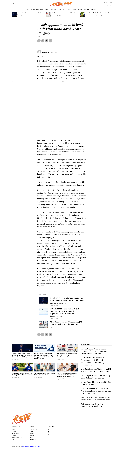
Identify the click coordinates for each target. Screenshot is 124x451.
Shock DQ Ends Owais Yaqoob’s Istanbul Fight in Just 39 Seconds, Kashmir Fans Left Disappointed (30, 13)
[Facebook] (39, 40)
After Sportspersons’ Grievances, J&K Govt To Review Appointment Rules (63, 13)
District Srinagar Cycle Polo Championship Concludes (92, 405)
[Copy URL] (50, 40)
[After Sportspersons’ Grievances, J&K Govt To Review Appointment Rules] (48, 14)
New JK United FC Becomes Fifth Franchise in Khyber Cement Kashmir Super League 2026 (67, 374)
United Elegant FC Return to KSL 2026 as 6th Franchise (44, 374)
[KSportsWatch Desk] (39, 52)
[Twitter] (48, 434)
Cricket (39, 36)
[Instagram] (48, 432)
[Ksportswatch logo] (62, 4)
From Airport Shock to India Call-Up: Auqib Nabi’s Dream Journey (98, 13)
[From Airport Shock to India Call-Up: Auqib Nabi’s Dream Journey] (82, 14)
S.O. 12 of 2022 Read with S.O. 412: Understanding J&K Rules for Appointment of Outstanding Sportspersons (64, 312)
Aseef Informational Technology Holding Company (31, 446)
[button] (13, 3)
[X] (42, 40)
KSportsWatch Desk (50, 52)
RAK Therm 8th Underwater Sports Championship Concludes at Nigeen (95, 398)
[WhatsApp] (46, 40)
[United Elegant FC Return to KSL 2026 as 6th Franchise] (44, 367)
